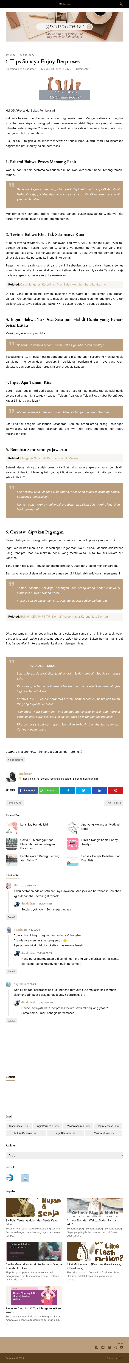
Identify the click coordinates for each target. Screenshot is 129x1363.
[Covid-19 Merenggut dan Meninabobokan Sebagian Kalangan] (11, 844)
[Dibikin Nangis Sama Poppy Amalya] (73, 844)
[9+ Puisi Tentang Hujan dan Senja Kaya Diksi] (34, 1215)
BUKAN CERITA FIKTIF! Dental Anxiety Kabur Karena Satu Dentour (64, 616)
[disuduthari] (64, 4)
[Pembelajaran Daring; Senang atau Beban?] (11, 860)
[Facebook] (97, 1348)
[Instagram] (115, 1348)
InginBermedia (47, 1126)
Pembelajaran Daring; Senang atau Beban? (39, 858)
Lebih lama (114, 803)
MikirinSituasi (103, 1133)
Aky (16, 984)
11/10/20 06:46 (27, 885)
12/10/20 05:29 (44, 1002)
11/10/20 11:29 (44, 953)
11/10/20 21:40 (28, 984)
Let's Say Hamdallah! (34, 824)
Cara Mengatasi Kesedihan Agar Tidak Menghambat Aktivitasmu (63, 284)
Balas (11, 917)
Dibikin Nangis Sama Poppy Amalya (99, 842)
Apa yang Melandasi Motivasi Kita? (100, 826)
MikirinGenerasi (25, 1133)
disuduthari (25, 774)
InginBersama (65, 1133)
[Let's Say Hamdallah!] (11, 828)
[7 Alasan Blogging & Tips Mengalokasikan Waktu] (34, 1303)
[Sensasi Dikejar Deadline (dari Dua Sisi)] (73, 860)
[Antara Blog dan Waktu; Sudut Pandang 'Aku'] (95, 1215)
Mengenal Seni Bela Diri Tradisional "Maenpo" (50, 458)
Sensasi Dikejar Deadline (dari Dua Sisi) (101, 858)
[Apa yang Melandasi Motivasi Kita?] (73, 828)
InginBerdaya (16, 759)
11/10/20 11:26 (44, 903)
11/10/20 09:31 (32, 930)
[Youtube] (121, 1348)
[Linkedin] (99, 790)
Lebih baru (15, 803)
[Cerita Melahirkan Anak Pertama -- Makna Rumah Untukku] (34, 1259)
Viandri (18, 930)
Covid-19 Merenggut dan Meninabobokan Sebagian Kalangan (37, 844)
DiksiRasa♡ (18, 1126)
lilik (16, 885)
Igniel (120, 1358)
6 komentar (83, 68)
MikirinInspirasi (78, 1126)
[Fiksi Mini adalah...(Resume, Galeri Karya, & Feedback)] (95, 1259)
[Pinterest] (115, 790)
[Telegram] (67, 790)
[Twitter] (83, 790)
